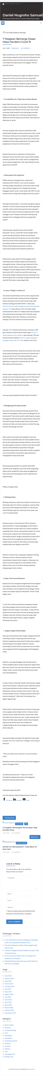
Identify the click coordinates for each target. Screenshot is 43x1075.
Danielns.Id (31, 1069)
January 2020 (9, 1010)
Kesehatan (8, 1038)
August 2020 (9, 994)
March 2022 (9, 984)
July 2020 (8, 997)
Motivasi (8, 1046)
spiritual (7, 1049)
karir (6, 1033)
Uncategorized (21, 843)
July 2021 (8, 989)
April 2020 (8, 1005)
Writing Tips (9, 1057)
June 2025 (8, 976)
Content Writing (10, 1030)
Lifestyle (7, 1043)
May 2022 (8, 981)
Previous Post (9, 818)
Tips (26, 824)
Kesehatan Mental (11, 1041)
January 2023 (9, 978)
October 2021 (9, 986)
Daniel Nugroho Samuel (23, 15)
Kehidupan (15, 48)
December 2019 (10, 1013)
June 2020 (8, 1000)
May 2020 (8, 1002)
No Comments (25, 48)
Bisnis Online (9, 1025)
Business (8, 1027)
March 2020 (9, 1007)
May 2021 (8, 992)
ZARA (10, 330)
